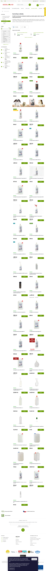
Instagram (4, 541)
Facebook (4, 540)
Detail (25, 57)
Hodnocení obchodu (33, 543)
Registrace (17, 540)
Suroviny (4, 22)
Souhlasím (34, 559)
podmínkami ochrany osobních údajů (23, 526)
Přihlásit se (23, 530)
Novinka (6, 33)
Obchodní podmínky (33, 537)
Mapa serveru (32, 545)
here (19, 566)
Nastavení (12, 568)
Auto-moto (4, 19)
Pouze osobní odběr (6, 41)
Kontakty (31, 544)
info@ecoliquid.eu (5, 537)
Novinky (31, 540)
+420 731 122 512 (5, 538)
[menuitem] (6, 8)
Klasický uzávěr (32, 297)
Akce (6, 32)
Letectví (4, 18)
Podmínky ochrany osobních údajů (35, 538)
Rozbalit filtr (5, 44)
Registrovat (36, 1)
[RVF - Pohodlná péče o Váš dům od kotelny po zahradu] (13, 551)
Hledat (30, 4)
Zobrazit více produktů (28, 37)
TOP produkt (6, 39)
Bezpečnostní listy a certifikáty (34, 539)
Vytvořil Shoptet (41, 562)
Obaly (4, 23)
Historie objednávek (19, 541)
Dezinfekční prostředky (6, 16)
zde (9, 561)
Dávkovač (36, 297)
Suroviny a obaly (5, 21)
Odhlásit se (17, 544)
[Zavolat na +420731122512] (2, 1)
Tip (6, 35)
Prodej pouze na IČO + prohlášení (6, 37)
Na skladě (6, 31)
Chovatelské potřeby (6, 17)
